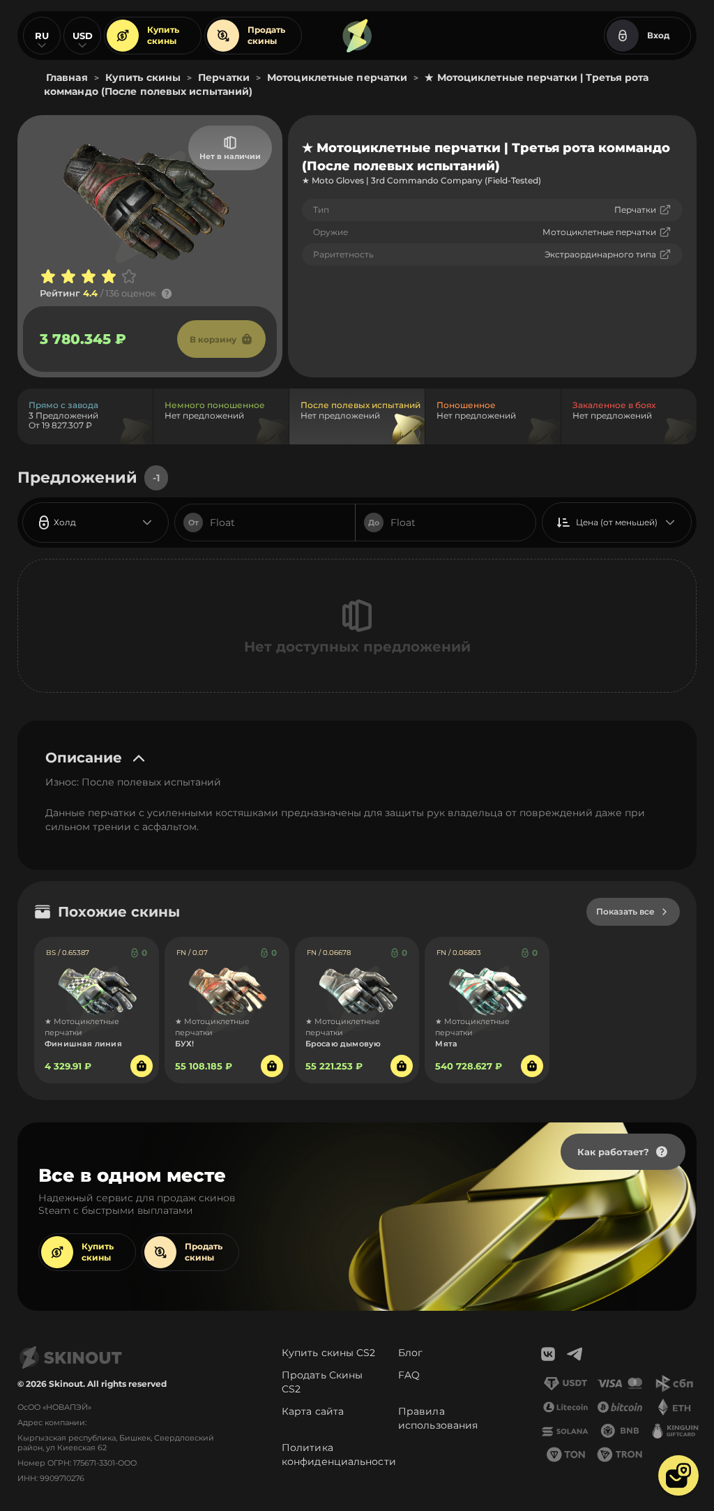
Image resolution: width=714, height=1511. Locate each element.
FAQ (409, 1375)
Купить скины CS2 (329, 1352)
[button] (678, 1475)
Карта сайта (313, 1411)
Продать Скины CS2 (322, 1382)
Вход (658, 35)
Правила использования (438, 1418)
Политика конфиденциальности (339, 1454)
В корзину (213, 339)
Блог (410, 1352)
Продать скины (266, 35)
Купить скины (163, 35)
